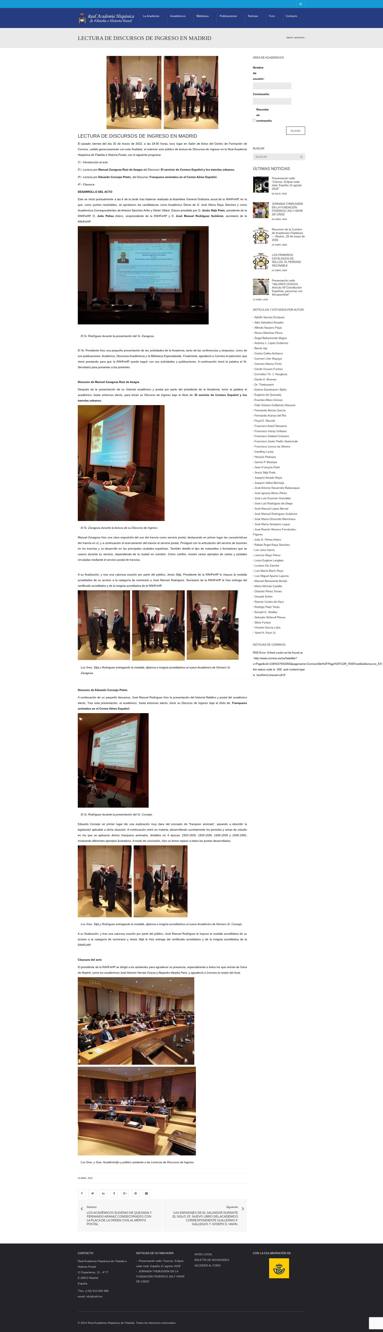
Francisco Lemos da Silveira (272, 446)
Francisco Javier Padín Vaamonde (276, 441)
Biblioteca (202, 16)
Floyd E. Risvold (265, 420)
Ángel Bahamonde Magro (271, 337)
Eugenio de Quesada (268, 394)
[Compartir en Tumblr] (114, 1193)
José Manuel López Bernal (271, 508)
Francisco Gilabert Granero (272, 436)
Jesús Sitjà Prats (265, 472)
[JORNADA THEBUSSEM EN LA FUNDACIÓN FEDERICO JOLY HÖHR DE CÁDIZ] (261, 210)
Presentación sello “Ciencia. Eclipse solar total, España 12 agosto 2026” (287, 183)
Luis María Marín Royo (269, 570)
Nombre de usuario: (258, 73)
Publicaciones (228, 16)
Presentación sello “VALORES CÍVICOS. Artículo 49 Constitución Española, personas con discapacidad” (287, 287)
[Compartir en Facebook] (82, 1193)
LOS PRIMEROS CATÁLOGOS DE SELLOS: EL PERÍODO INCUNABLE (286, 260)
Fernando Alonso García (270, 410)
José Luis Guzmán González (273, 498)
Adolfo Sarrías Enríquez (270, 317)
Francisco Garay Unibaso (271, 430)
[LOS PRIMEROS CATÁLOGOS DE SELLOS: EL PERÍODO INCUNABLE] (261, 261)
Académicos (178, 16)
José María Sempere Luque (272, 524)
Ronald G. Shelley (266, 611)
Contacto (291, 16)
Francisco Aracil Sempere (271, 425)
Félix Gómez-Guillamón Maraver (275, 405)
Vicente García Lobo (267, 627)
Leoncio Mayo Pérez (267, 555)
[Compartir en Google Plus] (125, 1193)
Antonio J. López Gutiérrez (271, 343)
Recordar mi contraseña (263, 115)
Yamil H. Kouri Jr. (265, 632)
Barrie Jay (261, 348)
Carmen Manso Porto (268, 363)
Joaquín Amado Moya (268, 477)
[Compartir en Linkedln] (103, 1193)
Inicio (289, 38)
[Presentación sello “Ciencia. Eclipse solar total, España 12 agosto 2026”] (261, 185)
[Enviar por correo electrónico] (146, 1193)
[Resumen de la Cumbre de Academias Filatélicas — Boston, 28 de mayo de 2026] (261, 236)
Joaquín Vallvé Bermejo (269, 482)
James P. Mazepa (266, 462)
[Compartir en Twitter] (93, 1193)
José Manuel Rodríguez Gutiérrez (276, 513)
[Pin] (136, 1193)
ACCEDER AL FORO (207, 1265)
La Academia (151, 16)
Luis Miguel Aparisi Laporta (272, 575)
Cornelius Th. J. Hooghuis (271, 374)
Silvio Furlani (263, 622)
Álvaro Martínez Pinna (268, 332)
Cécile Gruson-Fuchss (269, 369)
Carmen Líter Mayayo (268, 358)
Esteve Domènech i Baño (270, 389)
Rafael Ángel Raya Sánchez (272, 544)
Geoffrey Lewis (264, 451)
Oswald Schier (264, 596)
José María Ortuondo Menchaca (275, 518)
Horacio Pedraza (265, 456)
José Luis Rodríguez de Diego (274, 503)
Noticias (253, 16)
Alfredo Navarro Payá (268, 327)
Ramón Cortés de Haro (269, 601)
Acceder (295, 130)
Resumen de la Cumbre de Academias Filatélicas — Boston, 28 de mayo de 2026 (288, 235)
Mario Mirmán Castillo (268, 586)
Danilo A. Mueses (265, 379)
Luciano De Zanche (267, 565)
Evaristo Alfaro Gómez (269, 400)
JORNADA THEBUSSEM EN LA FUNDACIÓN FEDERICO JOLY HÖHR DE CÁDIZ (287, 209)
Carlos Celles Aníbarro (269, 353)
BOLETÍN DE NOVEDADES (211, 1259)
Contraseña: (260, 94)
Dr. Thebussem (264, 384)
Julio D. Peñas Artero (268, 539)
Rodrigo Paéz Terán (267, 606)
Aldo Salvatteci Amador (269, 322)
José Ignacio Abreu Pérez (271, 493)
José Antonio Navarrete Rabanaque (277, 487)
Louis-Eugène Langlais (269, 560)
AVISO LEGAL (203, 1254)
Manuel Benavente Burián (271, 581)
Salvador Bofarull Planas (270, 617)
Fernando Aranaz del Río (270, 415)
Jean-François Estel (267, 467)
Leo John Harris (265, 550)
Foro (272, 16)
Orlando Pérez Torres (268, 591)
